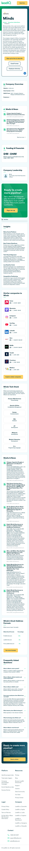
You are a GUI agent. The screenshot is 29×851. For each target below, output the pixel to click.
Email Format (14, 63)
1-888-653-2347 (14, 835)
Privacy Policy (5, 806)
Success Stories (6, 790)
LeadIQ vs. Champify (21, 826)
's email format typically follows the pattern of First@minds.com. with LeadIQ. (13, 730)
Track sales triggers (7, 778)
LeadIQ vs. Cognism (20, 815)
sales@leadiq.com (15, 841)
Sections (6, 219)
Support (17, 785)
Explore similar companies (13, 377)
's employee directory (10, 705)
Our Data (17, 794)
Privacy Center (19, 797)
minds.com (19, 680)
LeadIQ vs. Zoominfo (21, 806)
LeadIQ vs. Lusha (20, 812)
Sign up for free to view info (14, 58)
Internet (16, 712)
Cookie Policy (5, 809)
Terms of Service (6, 812)
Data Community (20, 791)
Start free (22, 3)
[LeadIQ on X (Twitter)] (24, 848)
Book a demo (14, 759)
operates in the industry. (13, 711)
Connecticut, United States (14, 22)
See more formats (10, 650)
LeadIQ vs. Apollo (20, 809)
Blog (16, 778)
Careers (17, 788)
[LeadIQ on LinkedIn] (25, 848)
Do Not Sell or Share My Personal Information (7, 817)
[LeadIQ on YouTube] (26, 848)
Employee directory (14, 68)
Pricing (17, 775)
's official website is (13, 679)
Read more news (20, 137)
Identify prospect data (8, 775)
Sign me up (11, 210)
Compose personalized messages (5, 783)
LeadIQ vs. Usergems (21, 823)
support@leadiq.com (15, 838)
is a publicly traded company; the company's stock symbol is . (13, 670)
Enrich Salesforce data (8, 787)
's (13, 688)
